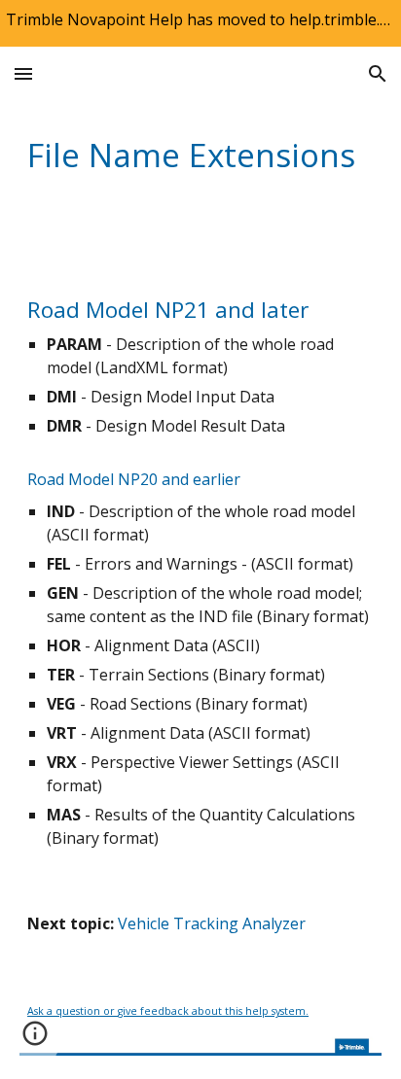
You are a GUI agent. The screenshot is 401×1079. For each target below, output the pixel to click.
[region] (200, 23)
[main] (200, 154)
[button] (23, 73)
